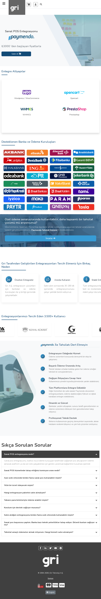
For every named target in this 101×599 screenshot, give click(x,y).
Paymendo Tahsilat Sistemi (44, 230)
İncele (49, 238)
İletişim (50, 578)
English (51, 592)
